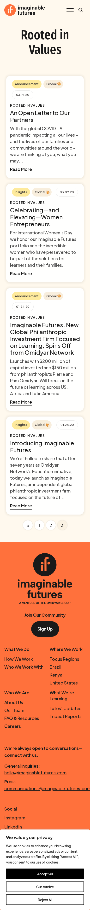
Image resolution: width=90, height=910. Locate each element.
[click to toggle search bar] (81, 10)
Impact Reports (66, 716)
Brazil (55, 667)
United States (64, 682)
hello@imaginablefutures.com (35, 772)
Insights (21, 192)
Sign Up (45, 629)
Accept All (45, 874)
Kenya (56, 675)
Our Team (14, 710)
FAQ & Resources (21, 718)
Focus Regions (64, 659)
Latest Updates (65, 708)
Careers (12, 726)
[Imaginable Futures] (45, 578)
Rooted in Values (27, 105)
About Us (13, 702)
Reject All (45, 900)
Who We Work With (23, 667)
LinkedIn (13, 826)
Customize (45, 887)
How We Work (18, 659)
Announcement (27, 84)
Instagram (14, 817)
